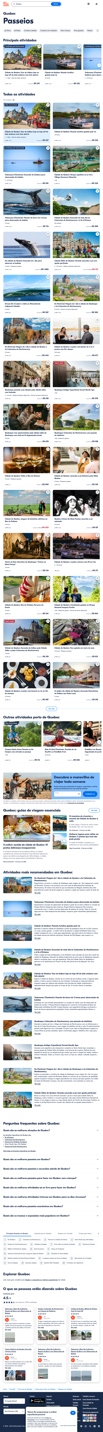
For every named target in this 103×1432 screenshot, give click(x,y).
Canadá (12, 1389)
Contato (49, 1399)
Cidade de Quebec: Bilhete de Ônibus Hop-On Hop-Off (84, 1310)
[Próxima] (99, 65)
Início (5, 1389)
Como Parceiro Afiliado (90, 1408)
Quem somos (77, 1399)
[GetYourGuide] (6, 4)
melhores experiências (50, 1280)
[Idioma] (88, 3)
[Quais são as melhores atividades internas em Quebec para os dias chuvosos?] (97, 1197)
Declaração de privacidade (75, 803)
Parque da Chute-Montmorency (16, 1146)
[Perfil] (96, 4)
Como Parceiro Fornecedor (91, 1399)
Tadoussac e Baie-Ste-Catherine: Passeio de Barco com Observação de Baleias (18, 1311)
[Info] (13, 100)
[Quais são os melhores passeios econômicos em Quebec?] (97, 1206)
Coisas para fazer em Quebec (45, 1389)
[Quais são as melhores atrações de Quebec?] (97, 1130)
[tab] (17, 1233)
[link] (22, 65)
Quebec (28, 1280)
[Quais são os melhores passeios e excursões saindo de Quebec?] (97, 1168)
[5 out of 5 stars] (18, 1316)
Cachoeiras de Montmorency (15, 1140)
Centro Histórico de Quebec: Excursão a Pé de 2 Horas (18, 1350)
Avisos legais (50, 1403)
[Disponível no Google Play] (37, 1401)
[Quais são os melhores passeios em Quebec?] (97, 1159)
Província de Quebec (25, 1389)
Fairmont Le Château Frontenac (16, 1142)
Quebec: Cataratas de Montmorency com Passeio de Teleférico (50, 1310)
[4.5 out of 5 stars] (9, 1302)
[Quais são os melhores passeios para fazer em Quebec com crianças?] (97, 1178)
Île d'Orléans (9, 1137)
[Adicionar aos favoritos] (39, 46)
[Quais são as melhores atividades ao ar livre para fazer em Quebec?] (97, 1187)
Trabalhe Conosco (75, 1404)
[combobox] (31, 4)
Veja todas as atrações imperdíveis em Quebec (19, 1151)
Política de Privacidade (53, 1406)
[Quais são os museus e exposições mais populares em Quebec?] (97, 1215)
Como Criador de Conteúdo (88, 1404)
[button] (22, 65)
